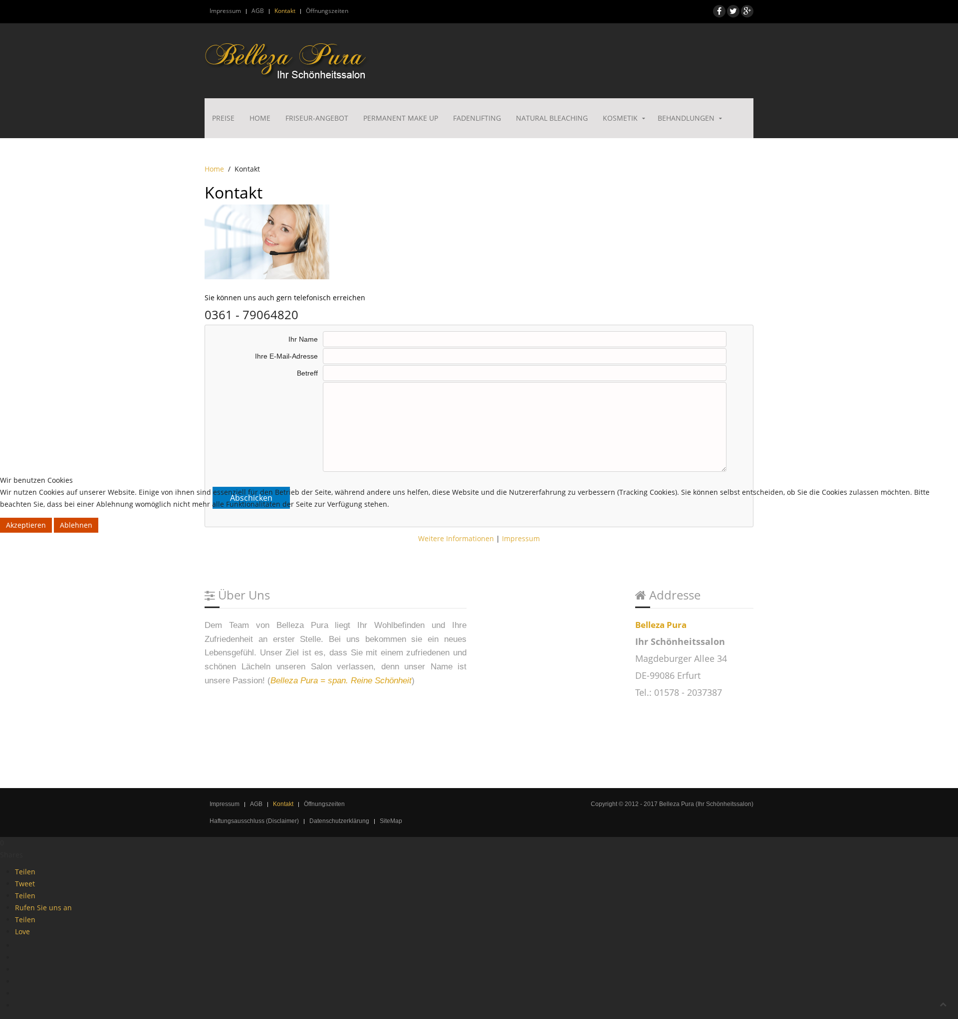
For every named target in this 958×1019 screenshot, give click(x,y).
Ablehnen (76, 525)
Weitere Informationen (456, 538)
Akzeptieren (26, 525)
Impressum (521, 538)
